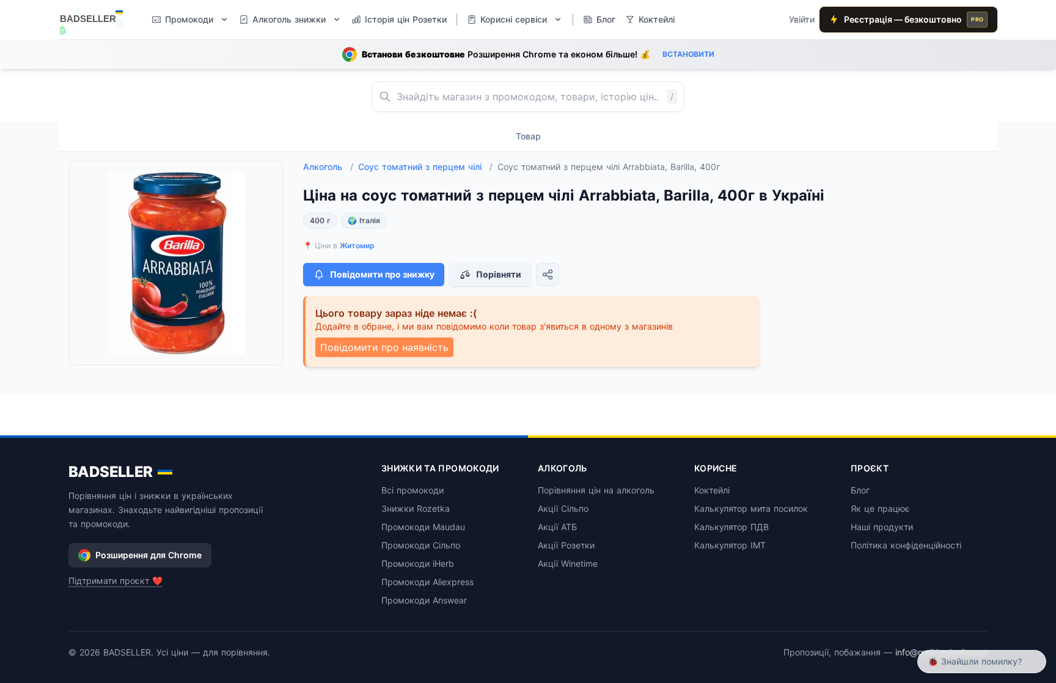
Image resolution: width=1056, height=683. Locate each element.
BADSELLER (110, 472)
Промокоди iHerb (417, 563)
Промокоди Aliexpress (427, 582)
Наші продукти (882, 527)
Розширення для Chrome (148, 555)
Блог (860, 490)
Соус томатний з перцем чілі (425, 166)
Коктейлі (712, 490)
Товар (528, 136)
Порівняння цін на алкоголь (596, 490)
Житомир (357, 245)
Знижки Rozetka (415, 508)
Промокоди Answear (424, 600)
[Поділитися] (547, 274)
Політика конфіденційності (906, 545)
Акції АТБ (557, 527)
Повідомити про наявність (384, 347)
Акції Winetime (568, 563)
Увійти (802, 19)
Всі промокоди (412, 490)
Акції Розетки (566, 545)
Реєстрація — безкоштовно (913, 19)
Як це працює (880, 508)
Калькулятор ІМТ (730, 545)
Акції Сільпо (563, 508)
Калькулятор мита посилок (751, 508)
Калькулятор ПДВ (731, 527)
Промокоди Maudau (423, 527)
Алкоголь (328, 166)
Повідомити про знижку (382, 274)
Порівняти (498, 274)
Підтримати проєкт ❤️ (115, 580)
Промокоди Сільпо (420, 545)
